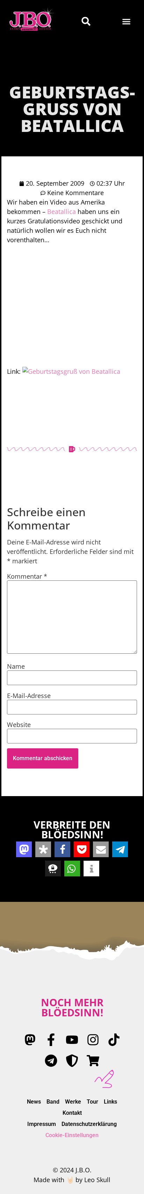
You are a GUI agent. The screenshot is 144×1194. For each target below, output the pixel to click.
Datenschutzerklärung (89, 1124)
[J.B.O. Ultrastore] (93, 1060)
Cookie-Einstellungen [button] (72, 1135)
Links (110, 1101)
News (34, 1101)
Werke (73, 1101)
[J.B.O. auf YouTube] (72, 1039)
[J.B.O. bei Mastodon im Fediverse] (30, 1039)
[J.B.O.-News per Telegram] (51, 1060)
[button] (126, 21)
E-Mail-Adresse (29, 695)
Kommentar (27, 576)
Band (52, 1101)
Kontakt (72, 1113)
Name (16, 666)
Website (19, 724)
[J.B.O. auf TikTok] (114, 1039)
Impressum (41, 1124)
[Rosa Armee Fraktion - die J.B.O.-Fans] (72, 1060)
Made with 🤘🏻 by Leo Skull (72, 1180)
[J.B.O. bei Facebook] (51, 1039)
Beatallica (61, 211)
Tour (92, 1101)
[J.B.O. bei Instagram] (93, 1039)
